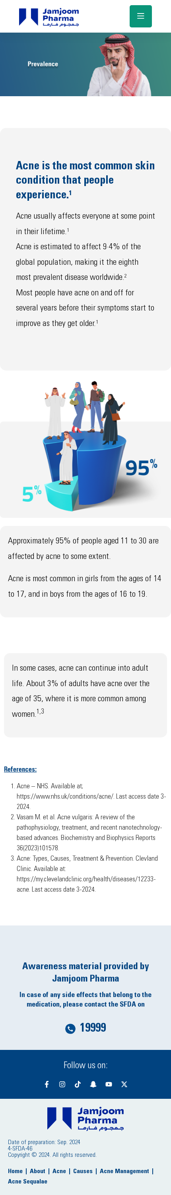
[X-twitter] (124, 1084)
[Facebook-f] (46, 1084)
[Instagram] (62, 1084)
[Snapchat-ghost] (93, 1084)
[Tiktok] (77, 1084)
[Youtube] (108, 1084)
